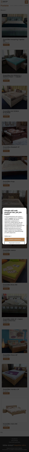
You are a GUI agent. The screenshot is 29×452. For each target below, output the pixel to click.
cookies (11, 218)
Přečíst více (7, 236)
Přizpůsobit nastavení (14, 243)
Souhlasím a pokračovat (14, 239)
